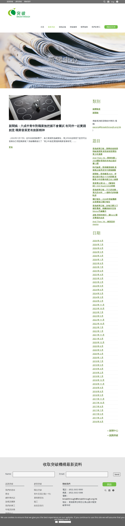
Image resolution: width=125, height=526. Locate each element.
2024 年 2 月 (98, 301)
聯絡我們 (27, 1)
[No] (123, 520)
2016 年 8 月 (98, 421)
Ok (56, 522)
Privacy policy (65, 522)
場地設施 (62, 27)
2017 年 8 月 (98, 406)
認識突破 (10, 1)
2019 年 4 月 (98, 368)
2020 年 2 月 (98, 353)
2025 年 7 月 (98, 267)
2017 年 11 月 (98, 399)
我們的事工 (96, 27)
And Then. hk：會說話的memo (104, 223)
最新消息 (51, 27)
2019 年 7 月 (98, 361)
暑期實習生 (39, 497)
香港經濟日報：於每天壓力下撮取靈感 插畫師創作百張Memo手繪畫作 (105, 208)
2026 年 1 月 (98, 259)
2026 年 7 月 (98, 244)
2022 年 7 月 (98, 327)
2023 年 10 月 (98, 308)
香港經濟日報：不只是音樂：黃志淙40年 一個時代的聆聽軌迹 (105, 192)
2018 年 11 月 (98, 384)
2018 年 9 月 (98, 387)
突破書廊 (73, 27)
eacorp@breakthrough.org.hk (107, 127)
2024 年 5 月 (98, 293)
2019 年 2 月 (98, 372)
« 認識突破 (112, 435)
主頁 (42, 27)
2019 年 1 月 (98, 376)
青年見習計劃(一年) (42, 493)
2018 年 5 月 (98, 395)
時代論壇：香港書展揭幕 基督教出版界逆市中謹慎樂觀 (105, 168)
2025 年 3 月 (98, 278)
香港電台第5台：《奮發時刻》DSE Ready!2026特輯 (104, 184)
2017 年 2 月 (98, 417)
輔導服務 (84, 27)
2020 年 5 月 (98, 350)
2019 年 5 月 (98, 365)
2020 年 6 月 (98, 346)
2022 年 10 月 (98, 323)
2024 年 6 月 (98, 289)
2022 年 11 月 (98, 319)
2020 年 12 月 (98, 342)
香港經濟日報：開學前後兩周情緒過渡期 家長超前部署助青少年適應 (105, 151)
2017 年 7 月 (98, 410)
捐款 (109, 484)
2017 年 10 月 (98, 402)
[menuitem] (112, 2)
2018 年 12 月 (98, 380)
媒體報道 (96, 109)
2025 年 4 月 (98, 274)
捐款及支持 (111, 27)
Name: (8, 474)
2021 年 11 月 (98, 335)
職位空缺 (38, 490)
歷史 (7, 493)
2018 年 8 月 (98, 391)
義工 (36, 501)
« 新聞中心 (112, 430)
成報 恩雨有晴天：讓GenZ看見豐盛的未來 (105, 216)
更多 (11, 147)
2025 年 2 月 (98, 282)
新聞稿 (95, 112)
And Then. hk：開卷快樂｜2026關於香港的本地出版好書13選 (105, 161)
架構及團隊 (10, 501)
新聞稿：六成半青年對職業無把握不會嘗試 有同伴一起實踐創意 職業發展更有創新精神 (47, 128)
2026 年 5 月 (98, 252)
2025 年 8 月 (98, 263)
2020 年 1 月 (98, 357)
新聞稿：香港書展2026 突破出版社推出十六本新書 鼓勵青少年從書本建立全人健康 (105, 176)
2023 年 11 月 (98, 304)
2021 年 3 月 (98, 338)
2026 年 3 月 (98, 255)
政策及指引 (39, 505)
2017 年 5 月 (98, 414)
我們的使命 (10, 490)
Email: (62, 474)
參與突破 (19, 1)
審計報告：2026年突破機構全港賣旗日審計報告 (104, 200)
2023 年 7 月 (98, 312)
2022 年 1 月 (98, 331)
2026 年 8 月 (98, 240)
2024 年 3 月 (98, 297)
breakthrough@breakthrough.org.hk (79, 499)
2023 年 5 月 (98, 316)
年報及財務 (10, 509)
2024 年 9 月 (98, 286)
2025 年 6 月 (98, 271)
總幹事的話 (10, 497)
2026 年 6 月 (98, 248)
